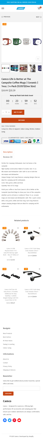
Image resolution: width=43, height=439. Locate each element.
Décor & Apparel (14, 129)
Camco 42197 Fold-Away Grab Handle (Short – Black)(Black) (32, 292)
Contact (5, 363)
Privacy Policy (7, 366)
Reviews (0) (7, 157)
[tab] (22, 152)
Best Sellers (7, 337)
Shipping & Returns (9, 370)
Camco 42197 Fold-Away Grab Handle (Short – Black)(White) (32, 251)
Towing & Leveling (8, 344)
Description (8, 152)
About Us (6, 359)
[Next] (38, 42)
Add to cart (18, 112)
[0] (39, 8)
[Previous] (5, 42)
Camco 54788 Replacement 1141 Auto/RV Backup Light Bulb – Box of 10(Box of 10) (10, 253)
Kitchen (32, 129)
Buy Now (21, 120)
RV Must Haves (7, 341)
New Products (7, 333)
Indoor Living (24, 129)
